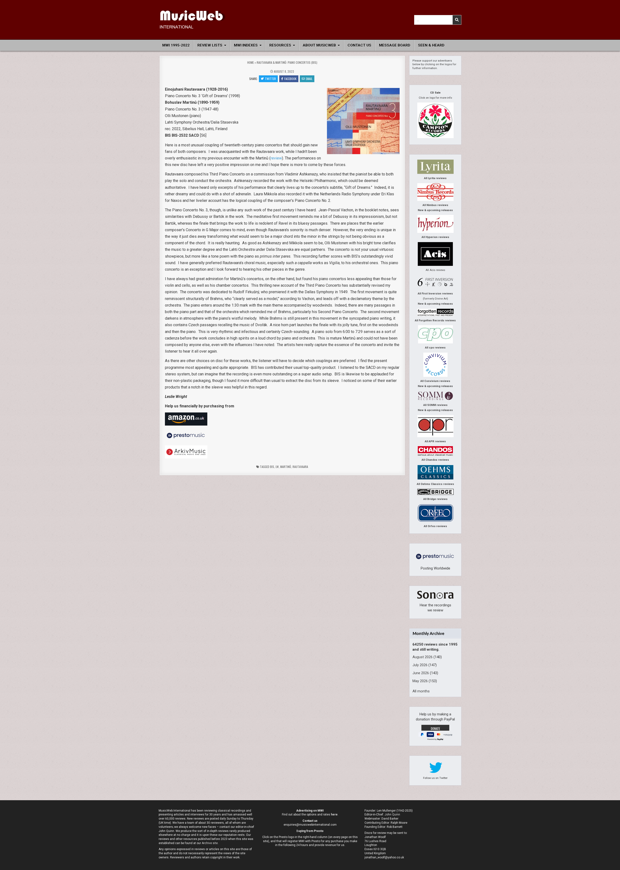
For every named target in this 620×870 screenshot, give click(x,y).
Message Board (394, 45)
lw (277, 467)
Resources (280, 45)
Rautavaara (300, 467)
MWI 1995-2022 (176, 45)
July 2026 (419, 665)
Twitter (270, 79)
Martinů (285, 467)
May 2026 (420, 681)
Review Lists (209, 45)
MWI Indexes (246, 45)
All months (421, 691)
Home (250, 62)
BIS (272, 467)
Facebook (290, 79)
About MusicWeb (319, 45)
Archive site (210, 843)
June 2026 (420, 673)
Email (309, 79)
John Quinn (392, 814)
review (276, 158)
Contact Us (359, 45)
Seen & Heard (431, 45)
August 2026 (422, 657)
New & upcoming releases (435, 210)
